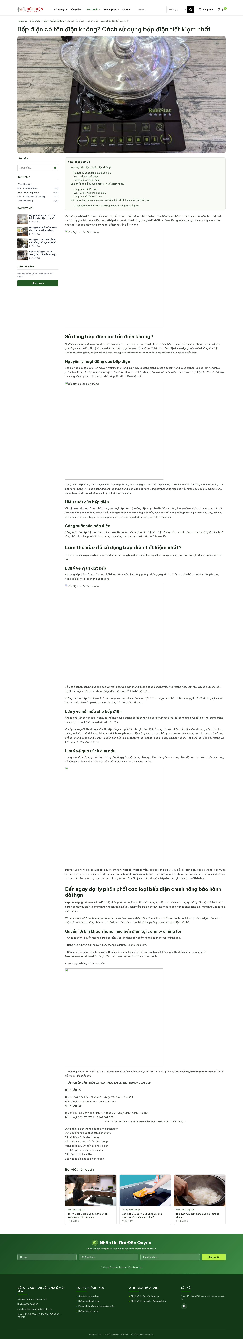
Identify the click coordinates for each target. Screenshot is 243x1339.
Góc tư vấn (92, 9)
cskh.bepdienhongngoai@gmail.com (34, 1309)
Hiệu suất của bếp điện (86, 176)
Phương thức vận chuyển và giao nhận (96, 1306)
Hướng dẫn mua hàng (88, 1311)
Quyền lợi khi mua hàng (89, 1296)
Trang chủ (22, 21)
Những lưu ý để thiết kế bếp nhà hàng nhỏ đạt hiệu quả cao (42, 241)
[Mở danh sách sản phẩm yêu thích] (218, 9)
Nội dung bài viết (80, 161)
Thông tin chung (37, 201)
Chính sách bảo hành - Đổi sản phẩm (148, 1301)
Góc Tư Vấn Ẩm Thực (37, 188)
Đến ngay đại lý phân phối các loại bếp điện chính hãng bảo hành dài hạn (110, 200)
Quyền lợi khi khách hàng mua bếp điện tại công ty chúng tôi (106, 205)
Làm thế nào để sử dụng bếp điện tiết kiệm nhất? (97, 183)
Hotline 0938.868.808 (27, 1304)
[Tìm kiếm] (55, 168)
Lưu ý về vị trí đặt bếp (85, 189)
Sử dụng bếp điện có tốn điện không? (91, 167)
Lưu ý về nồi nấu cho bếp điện (90, 192)
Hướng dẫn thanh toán (88, 1301)
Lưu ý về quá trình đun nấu (88, 196)
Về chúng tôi (60, 9)
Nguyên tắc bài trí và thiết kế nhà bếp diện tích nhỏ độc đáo (42, 217)
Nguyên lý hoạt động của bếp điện (92, 172)
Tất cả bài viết (24, 184)
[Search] (190, 9)
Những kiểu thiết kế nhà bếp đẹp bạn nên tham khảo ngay (43, 229)
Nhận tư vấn (38, 283)
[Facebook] (184, 1306)
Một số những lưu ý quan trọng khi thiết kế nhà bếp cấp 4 (42, 253)
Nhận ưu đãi (214, 1257)
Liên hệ (126, 9)
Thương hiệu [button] (110, 9)
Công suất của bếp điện (87, 180)
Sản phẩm (75, 9)
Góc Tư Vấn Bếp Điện (53, 21)
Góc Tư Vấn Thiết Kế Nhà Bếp (37, 196)
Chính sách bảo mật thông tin (145, 1296)
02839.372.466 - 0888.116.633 (32, 1299)
